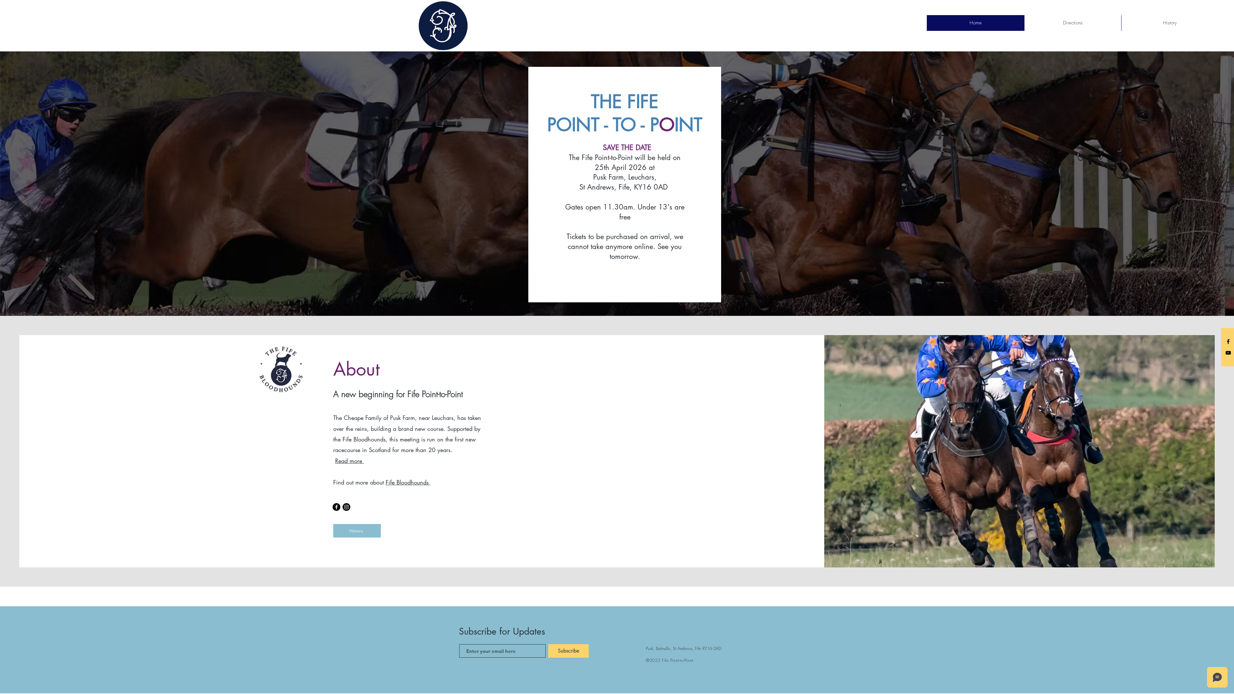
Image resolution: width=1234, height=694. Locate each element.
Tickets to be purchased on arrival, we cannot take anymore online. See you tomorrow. (625, 246)
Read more (349, 461)
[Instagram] (346, 507)
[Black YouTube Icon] (1228, 353)
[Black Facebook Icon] (1228, 341)
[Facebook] (336, 507)
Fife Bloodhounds (408, 482)
